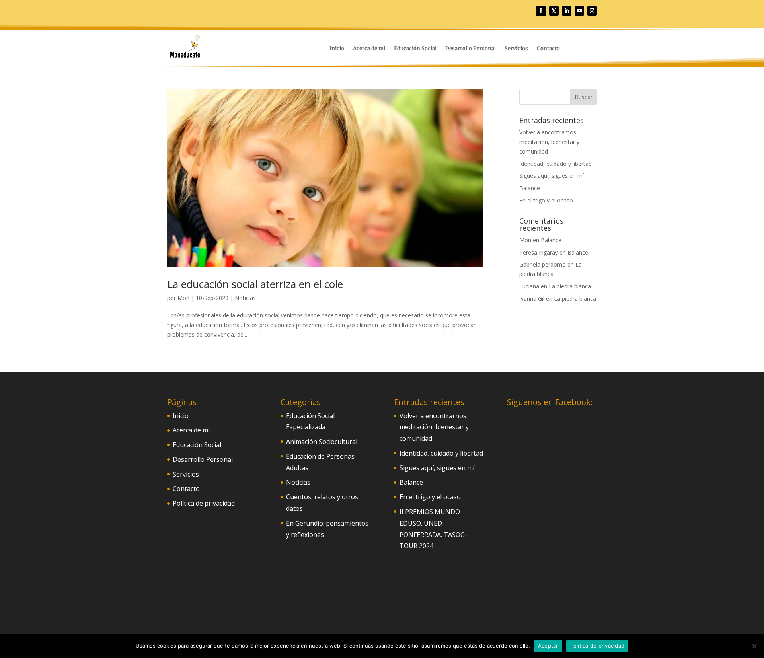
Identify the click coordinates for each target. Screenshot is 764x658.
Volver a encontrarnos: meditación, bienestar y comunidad (549, 141)
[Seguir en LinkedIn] (566, 11)
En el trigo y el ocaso (546, 200)
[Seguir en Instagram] (592, 11)
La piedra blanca (570, 286)
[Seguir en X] (554, 11)
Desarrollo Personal (470, 49)
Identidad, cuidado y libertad (555, 163)
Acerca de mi (369, 49)
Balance (529, 188)
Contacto (548, 49)
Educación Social (415, 49)
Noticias (245, 298)
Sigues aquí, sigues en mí (551, 175)
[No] (754, 646)
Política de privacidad (204, 503)
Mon (183, 298)
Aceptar (548, 645)
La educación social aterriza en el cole (255, 284)
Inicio (336, 49)
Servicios (516, 49)
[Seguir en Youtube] (579, 11)
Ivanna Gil (531, 298)
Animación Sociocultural (321, 441)
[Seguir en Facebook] (541, 11)
